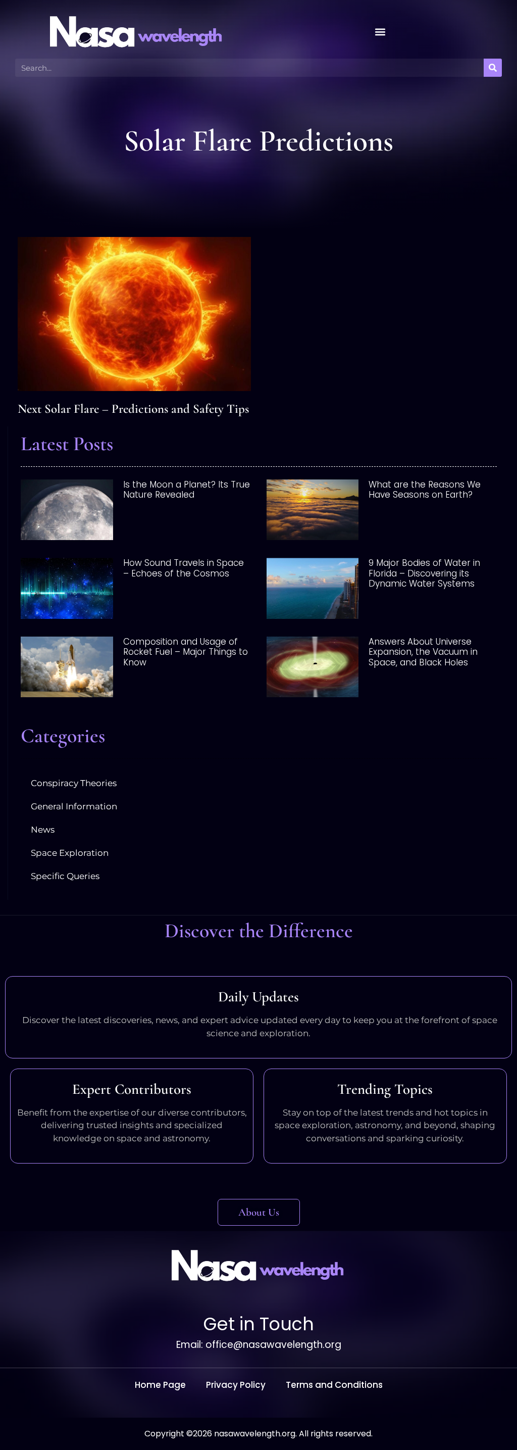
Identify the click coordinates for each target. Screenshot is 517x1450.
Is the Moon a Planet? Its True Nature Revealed (186, 489)
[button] (380, 32)
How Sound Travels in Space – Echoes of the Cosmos (183, 568)
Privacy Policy (236, 1385)
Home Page (160, 1385)
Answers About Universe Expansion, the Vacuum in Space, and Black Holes (423, 652)
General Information (74, 806)
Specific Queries (65, 876)
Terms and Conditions (334, 1385)
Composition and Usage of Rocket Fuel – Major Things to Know (185, 652)
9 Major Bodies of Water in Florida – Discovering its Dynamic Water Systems (424, 573)
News (43, 830)
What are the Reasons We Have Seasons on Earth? (425, 489)
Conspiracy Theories (74, 783)
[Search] (493, 68)
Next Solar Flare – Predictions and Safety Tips (133, 408)
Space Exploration (70, 853)
